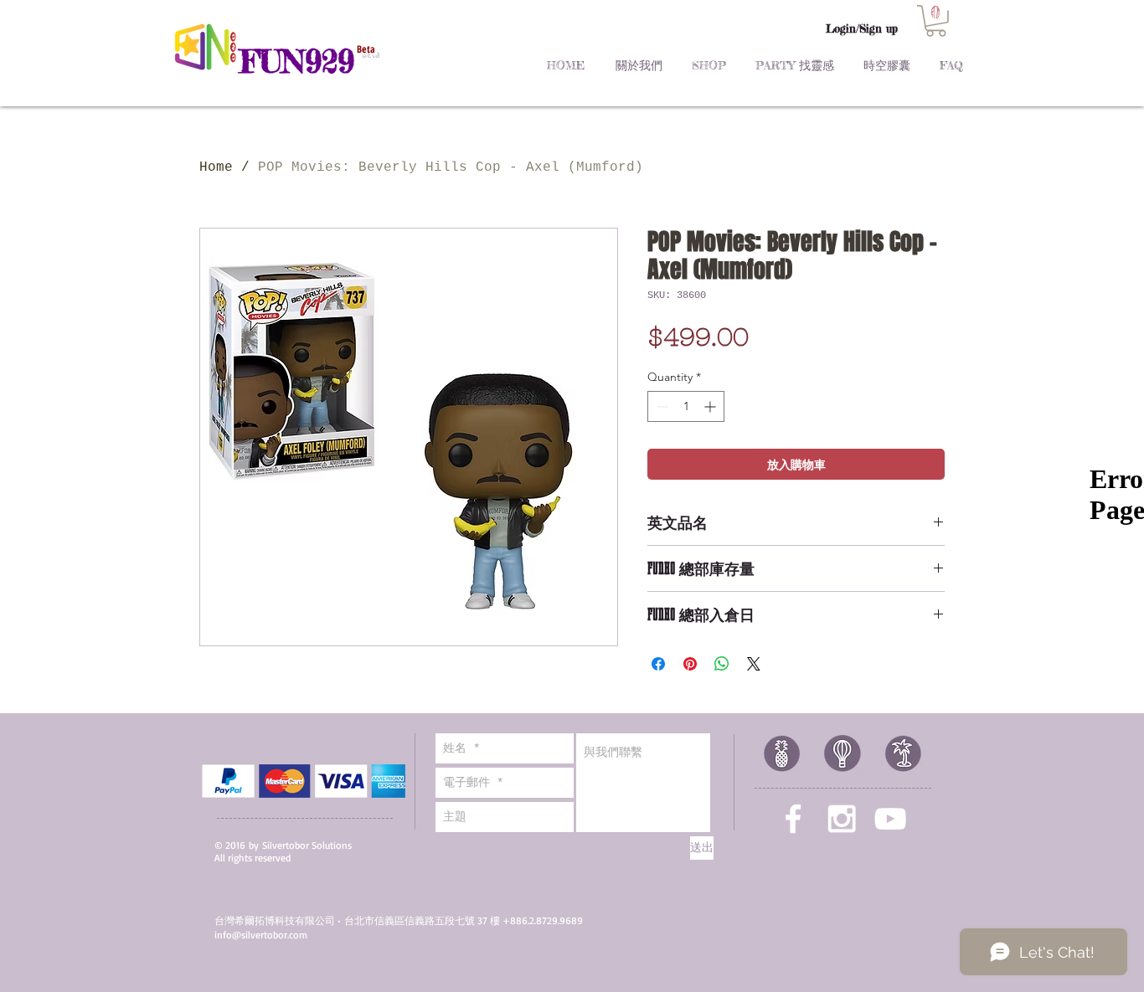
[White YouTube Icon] (890, 818)
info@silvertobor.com (260, 934)
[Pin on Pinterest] (690, 664)
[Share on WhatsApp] (722, 664)
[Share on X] (754, 664)
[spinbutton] (686, 406)
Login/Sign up (862, 28)
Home (216, 167)
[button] (936, 21)
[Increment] (711, 406)
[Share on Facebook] (658, 664)
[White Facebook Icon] (793, 818)
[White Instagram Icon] (841, 818)
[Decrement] (660, 406)
